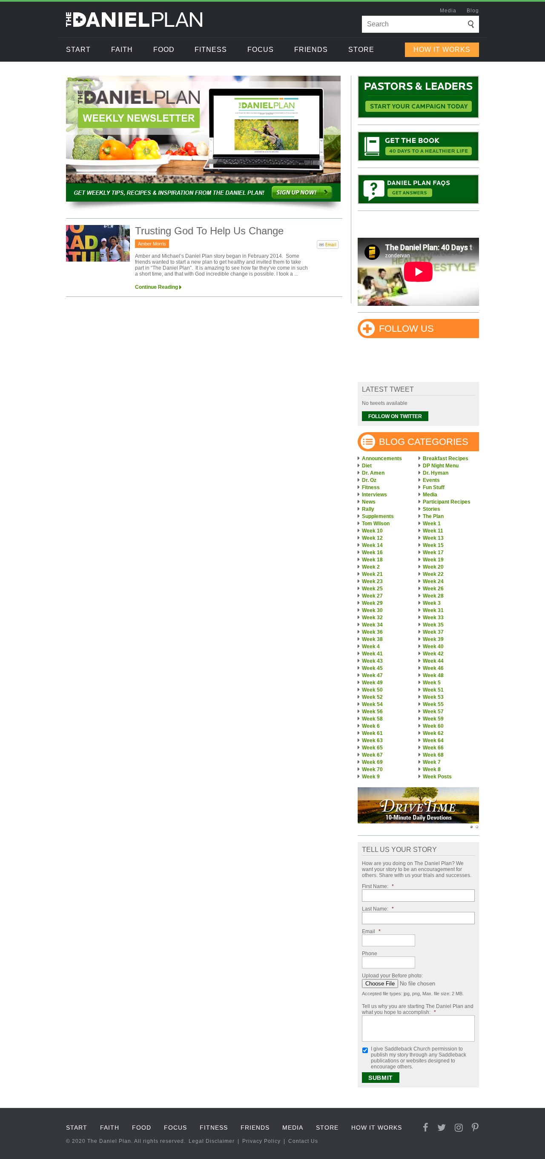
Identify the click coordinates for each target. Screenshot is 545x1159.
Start (78, 49)
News (369, 502)
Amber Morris (152, 243)
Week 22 (433, 574)
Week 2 (371, 567)
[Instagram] (459, 1127)
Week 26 (433, 589)
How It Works (441, 49)
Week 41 (372, 654)
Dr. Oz (369, 480)
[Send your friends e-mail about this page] (327, 246)
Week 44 (433, 661)
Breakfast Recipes (445, 458)
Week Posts (437, 777)
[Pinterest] (475, 1127)
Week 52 (372, 697)
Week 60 (433, 726)
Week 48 (433, 675)
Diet (367, 466)
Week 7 (432, 762)
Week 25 (372, 589)
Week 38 (372, 639)
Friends (311, 49)
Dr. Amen (373, 473)
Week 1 (432, 524)
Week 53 (433, 697)
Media (448, 11)
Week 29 (372, 603)
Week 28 (433, 596)
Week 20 (433, 567)
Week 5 (432, 683)
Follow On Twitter (395, 416)
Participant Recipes (446, 502)
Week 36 (372, 632)
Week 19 (433, 560)
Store (361, 49)
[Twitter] (441, 1127)
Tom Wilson (376, 524)
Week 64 (433, 740)
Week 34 (372, 625)
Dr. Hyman (435, 473)
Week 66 (433, 748)
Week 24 (433, 581)
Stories (431, 509)
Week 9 (371, 777)
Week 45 (372, 668)
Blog (473, 11)
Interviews (374, 495)
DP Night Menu (441, 466)
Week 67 (372, 755)
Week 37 (433, 632)
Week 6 (371, 726)
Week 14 (372, 545)
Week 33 (433, 618)
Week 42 (433, 654)
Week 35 (433, 625)
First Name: (378, 886)
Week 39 (433, 639)
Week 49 (372, 683)
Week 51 (433, 690)
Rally (368, 509)
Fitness (211, 49)
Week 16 (372, 552)
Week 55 (433, 704)
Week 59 (433, 719)
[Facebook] (426, 1127)
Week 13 (433, 538)
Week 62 (433, 733)
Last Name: (378, 909)
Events (431, 480)
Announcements (382, 458)
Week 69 (372, 762)
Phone (369, 954)
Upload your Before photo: (392, 976)
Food (164, 49)
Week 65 (372, 748)
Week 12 (372, 538)
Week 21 (372, 574)
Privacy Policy (261, 1141)
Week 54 (372, 704)
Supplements (378, 516)
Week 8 (432, 769)
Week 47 (372, 675)
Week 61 (372, 733)
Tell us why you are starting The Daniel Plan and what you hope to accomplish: (417, 1009)
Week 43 (372, 661)
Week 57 (433, 712)
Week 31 (433, 610)
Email (371, 931)
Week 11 (433, 531)
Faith (122, 49)
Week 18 (372, 560)
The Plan (433, 516)
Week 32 (372, 618)
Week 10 (372, 531)
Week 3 (432, 603)
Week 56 (372, 712)
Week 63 (372, 740)
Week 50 (372, 690)
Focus (260, 49)
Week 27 (372, 596)
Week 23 (372, 581)
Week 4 (371, 646)
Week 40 (433, 646)
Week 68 (433, 755)
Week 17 (433, 552)
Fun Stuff (434, 487)
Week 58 (372, 719)
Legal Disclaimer (212, 1141)
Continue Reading (156, 287)
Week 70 (372, 769)
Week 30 (372, 610)
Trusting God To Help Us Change (209, 230)
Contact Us (303, 1141)
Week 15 (433, 545)
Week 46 (433, 668)
